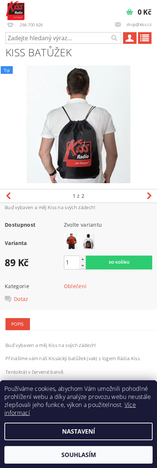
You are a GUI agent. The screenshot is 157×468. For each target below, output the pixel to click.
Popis (17, 324)
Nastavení (78, 431)
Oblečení (75, 286)
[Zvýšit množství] (82, 259)
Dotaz (21, 299)
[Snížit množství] (82, 265)
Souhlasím (78, 455)
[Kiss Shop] (14, 9)
